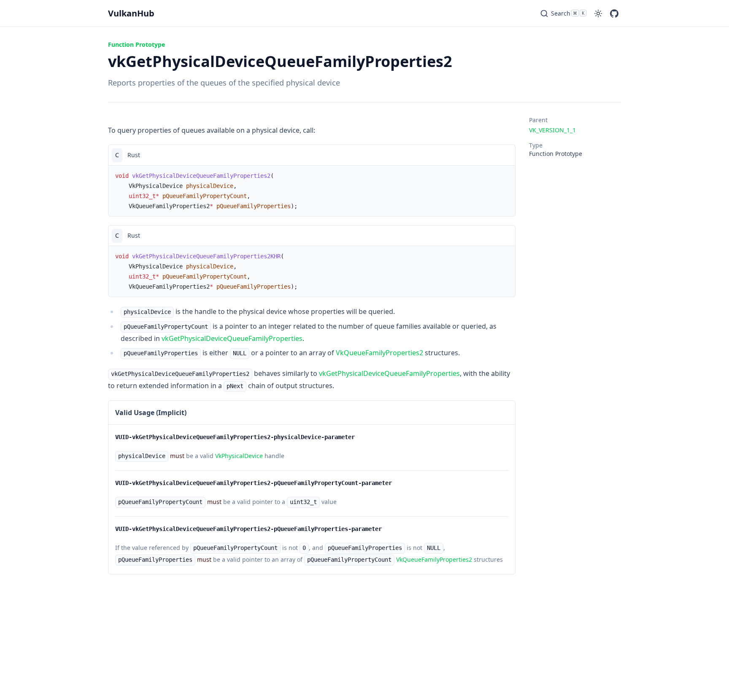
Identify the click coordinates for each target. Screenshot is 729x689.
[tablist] (312, 155)
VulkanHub (131, 13)
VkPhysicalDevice (239, 456)
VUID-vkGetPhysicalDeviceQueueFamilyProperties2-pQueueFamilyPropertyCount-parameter (253, 483)
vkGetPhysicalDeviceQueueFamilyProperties (232, 338)
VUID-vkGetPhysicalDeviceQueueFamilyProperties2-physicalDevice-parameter (235, 437)
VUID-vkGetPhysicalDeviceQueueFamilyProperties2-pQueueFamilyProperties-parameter (248, 528)
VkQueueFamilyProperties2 (379, 352)
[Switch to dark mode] (598, 13)
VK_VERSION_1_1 (552, 130)
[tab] (117, 155)
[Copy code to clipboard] (505, 155)
